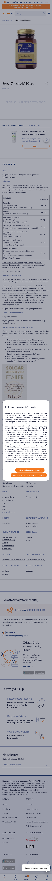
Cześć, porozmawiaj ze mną (36, 868)
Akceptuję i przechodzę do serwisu (29, 475)
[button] (48, 865)
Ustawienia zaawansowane (30, 470)
